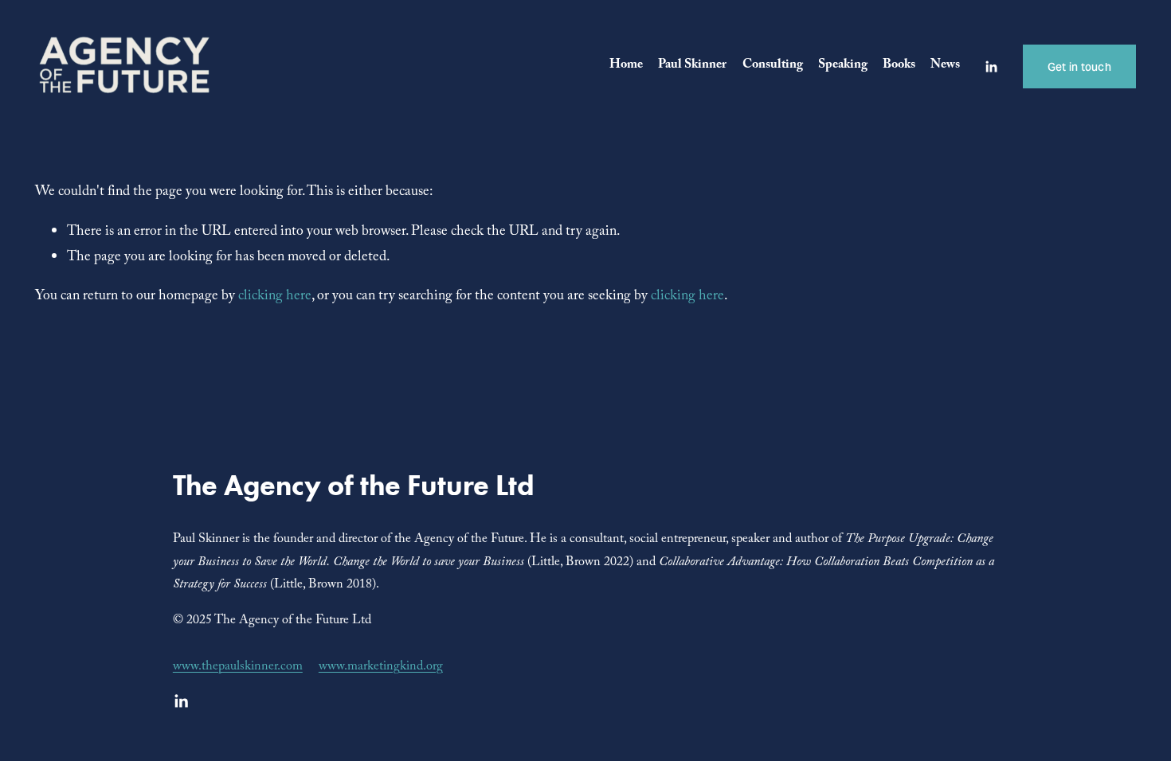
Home (626, 65)
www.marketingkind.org (381, 667)
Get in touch (1079, 67)
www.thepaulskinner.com (238, 667)
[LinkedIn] (991, 67)
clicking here (274, 297)
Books (899, 65)
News (945, 65)
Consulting (772, 65)
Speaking (842, 65)
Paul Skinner (692, 65)
